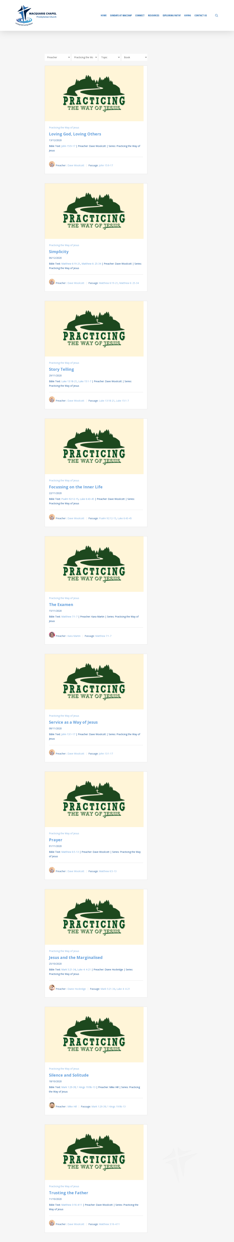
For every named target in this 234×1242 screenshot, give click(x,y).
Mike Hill (72, 1106)
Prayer (55, 839)
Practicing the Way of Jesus (64, 127)
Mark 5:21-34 (68, 969)
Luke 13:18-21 (69, 381)
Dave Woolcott (75, 165)
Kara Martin (74, 636)
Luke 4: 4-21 (84, 969)
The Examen (61, 604)
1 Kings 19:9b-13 (86, 1087)
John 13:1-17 (68, 734)
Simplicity (59, 251)
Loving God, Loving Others (75, 134)
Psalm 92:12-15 (69, 499)
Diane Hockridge (76, 988)
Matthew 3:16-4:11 (71, 1204)
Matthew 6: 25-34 (91, 263)
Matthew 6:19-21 (70, 263)
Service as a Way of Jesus (73, 722)
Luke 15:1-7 (84, 381)
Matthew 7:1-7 (69, 616)
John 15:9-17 (68, 146)
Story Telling (61, 369)
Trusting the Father (68, 1192)
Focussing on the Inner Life (76, 487)
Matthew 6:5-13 (70, 851)
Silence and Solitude (69, 1075)
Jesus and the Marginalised (76, 957)
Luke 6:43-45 (87, 499)
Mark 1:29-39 (68, 1087)
